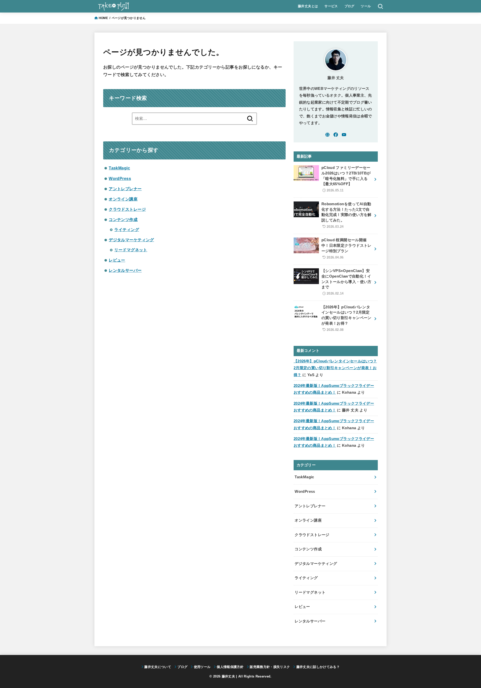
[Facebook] (335, 134)
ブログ (349, 6)
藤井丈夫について (157, 667)
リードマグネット (130, 250)
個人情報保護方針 (230, 667)
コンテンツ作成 (123, 219)
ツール (366, 6)
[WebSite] (327, 134)
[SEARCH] (380, 6)
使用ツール (202, 667)
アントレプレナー (125, 188)
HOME (103, 18)
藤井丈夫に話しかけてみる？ (317, 667)
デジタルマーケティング (131, 240)
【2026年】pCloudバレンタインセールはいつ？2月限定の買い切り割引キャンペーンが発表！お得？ (335, 368)
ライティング (126, 229)
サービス (331, 6)
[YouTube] (344, 134)
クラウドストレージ (127, 209)
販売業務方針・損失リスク (270, 667)
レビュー (117, 260)
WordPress (120, 178)
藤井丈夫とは (308, 6)
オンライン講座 (123, 199)
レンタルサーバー (125, 270)
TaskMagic (119, 168)
